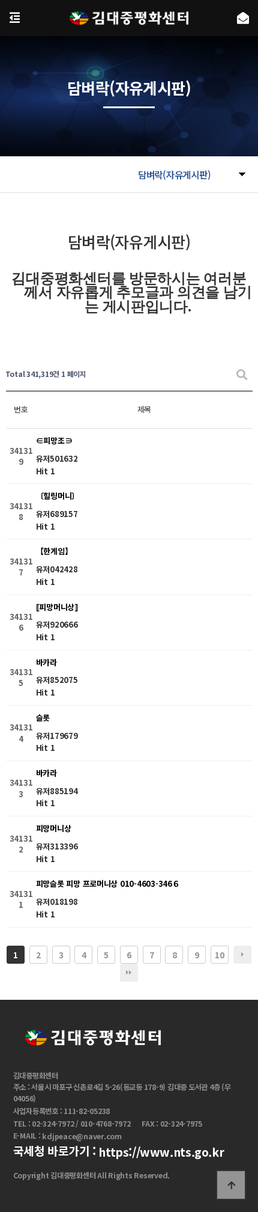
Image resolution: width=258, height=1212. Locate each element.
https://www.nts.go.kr (161, 1152)
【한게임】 (54, 551)
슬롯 (43, 717)
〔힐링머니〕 (57, 496)
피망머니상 (53, 828)
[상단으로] (231, 1185)
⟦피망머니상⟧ (57, 607)
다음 (242, 955)
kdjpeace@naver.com (82, 1136)
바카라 (46, 662)
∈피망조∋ (54, 441)
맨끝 (129, 973)
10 (219, 955)
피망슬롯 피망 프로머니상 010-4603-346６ (108, 884)
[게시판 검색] (241, 374)
